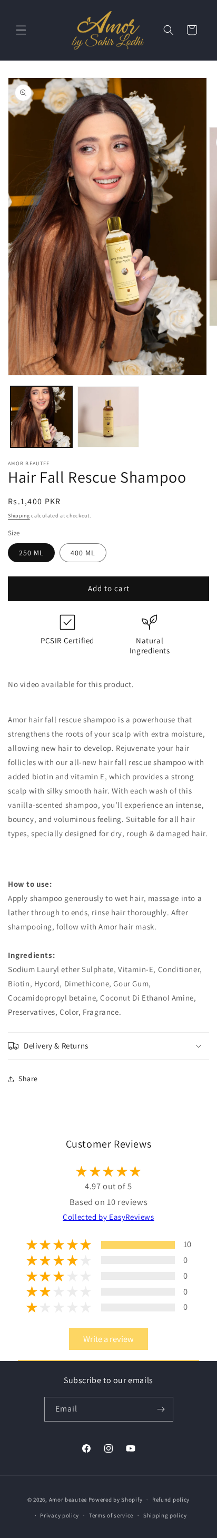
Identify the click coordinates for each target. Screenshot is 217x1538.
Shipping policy (165, 1515)
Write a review (108, 1339)
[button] (21, 30)
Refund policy (171, 1499)
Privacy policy (59, 1515)
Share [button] (28, 1078)
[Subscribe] (161, 1409)
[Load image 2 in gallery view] (108, 417)
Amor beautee (68, 1499)
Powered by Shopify (115, 1499)
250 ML (31, 552)
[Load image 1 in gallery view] (41, 417)
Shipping (19, 515)
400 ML (83, 552)
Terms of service (111, 1515)
